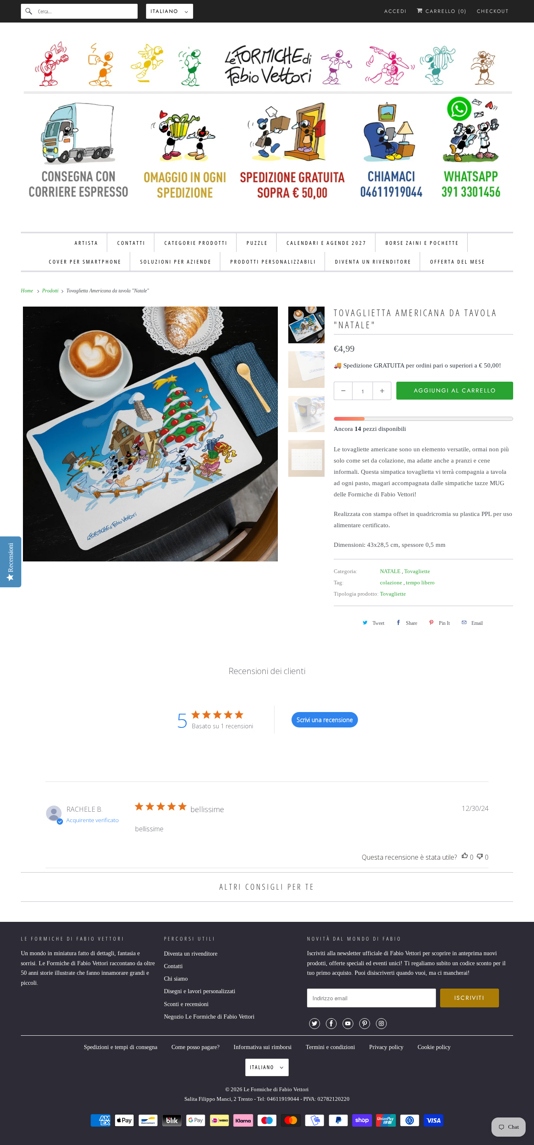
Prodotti (51, 291)
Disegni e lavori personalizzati (199, 991)
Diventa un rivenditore (190, 954)
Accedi (395, 11)
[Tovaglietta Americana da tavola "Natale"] (150, 434)
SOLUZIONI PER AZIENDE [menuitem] (176, 261)
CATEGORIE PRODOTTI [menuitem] (196, 243)
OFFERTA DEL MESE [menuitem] (457, 261)
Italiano (166, 11)
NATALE (391, 571)
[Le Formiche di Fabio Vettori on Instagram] (381, 1023)
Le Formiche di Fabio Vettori (276, 1089)
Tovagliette (417, 571)
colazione (391, 582)
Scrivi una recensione (325, 720)
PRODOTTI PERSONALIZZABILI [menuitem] (273, 261)
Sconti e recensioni (186, 1004)
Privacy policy (386, 1047)
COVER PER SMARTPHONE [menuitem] (85, 261)
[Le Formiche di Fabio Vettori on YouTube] (348, 1023)
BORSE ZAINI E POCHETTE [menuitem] (422, 243)
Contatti (173, 966)
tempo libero (420, 582)
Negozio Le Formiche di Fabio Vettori (209, 1017)
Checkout (493, 11)
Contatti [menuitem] (131, 243)
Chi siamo (176, 979)
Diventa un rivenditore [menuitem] (373, 261)
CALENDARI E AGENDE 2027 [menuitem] (327, 243)
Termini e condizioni (330, 1047)
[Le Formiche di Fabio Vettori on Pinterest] (364, 1023)
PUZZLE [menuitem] (257, 243)
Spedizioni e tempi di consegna (120, 1047)
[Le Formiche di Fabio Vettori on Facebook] (331, 1023)
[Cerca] (29, 11)
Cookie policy (434, 1047)
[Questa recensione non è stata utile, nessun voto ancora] (480, 857)
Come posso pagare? (195, 1047)
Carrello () (445, 11)
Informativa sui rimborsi (263, 1047)
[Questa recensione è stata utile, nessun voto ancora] (465, 857)
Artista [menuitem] (86, 243)
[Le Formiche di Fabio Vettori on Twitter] (314, 1023)
